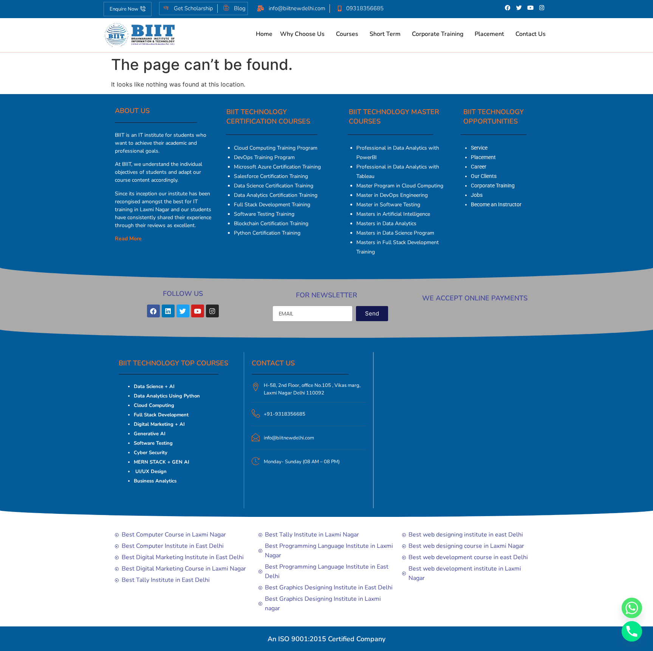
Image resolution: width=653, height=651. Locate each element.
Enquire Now (124, 9)
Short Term (385, 34)
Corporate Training (437, 34)
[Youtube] (530, 7)
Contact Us (530, 34)
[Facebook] (508, 7)
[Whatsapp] (632, 608)
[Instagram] (542, 7)
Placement (489, 34)
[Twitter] (519, 7)
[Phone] (632, 631)
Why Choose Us (302, 34)
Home (264, 34)
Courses (347, 34)
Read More (128, 238)
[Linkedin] (168, 311)
